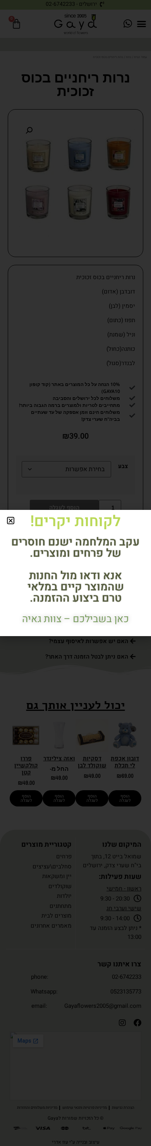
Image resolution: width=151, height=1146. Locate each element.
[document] (75, 573)
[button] (11, 520)
